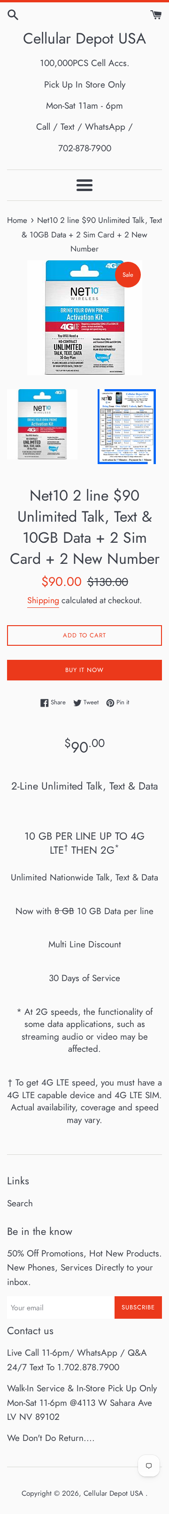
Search (20, 1203)
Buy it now (84, 669)
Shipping (43, 600)
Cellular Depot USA (84, 38)
